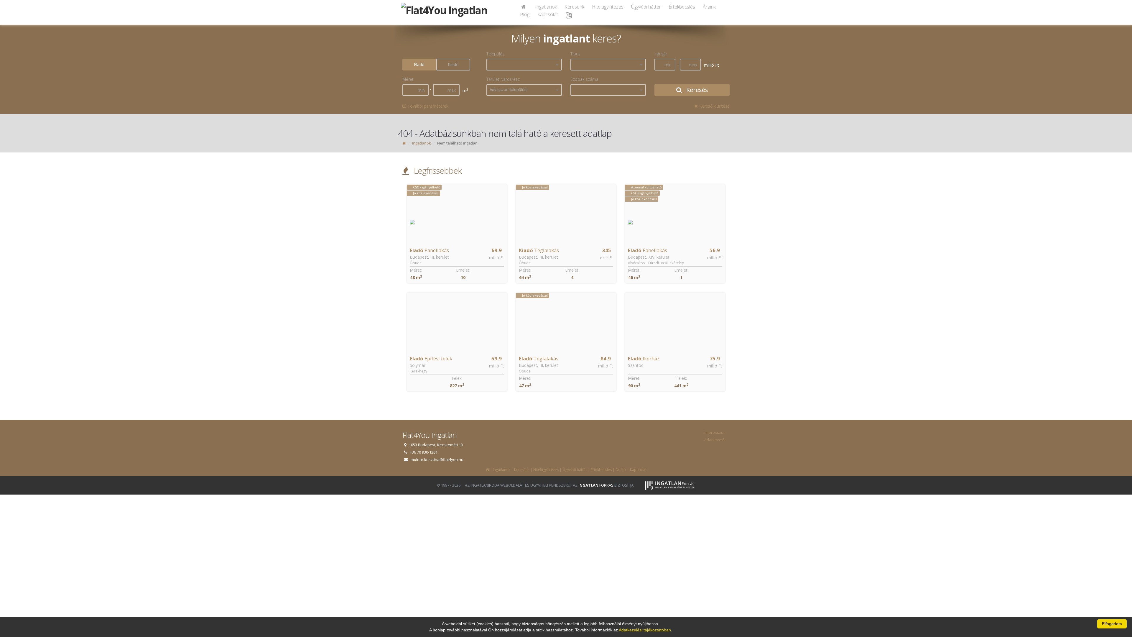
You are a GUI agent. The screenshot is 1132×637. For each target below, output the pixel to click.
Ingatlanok (546, 7)
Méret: (416, 270)
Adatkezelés (715, 439)
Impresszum (716, 432)
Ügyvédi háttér (646, 7)
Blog (524, 14)
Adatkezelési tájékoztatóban (645, 630)
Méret (408, 79)
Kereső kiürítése (714, 106)
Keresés (696, 90)
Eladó (419, 64)
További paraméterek (427, 106)
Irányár (660, 54)
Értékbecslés (682, 7)
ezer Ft (606, 257)
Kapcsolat (547, 14)
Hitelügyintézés (607, 7)
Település (495, 54)
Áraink (709, 7)
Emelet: (463, 270)
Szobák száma (584, 79)
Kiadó (453, 64)
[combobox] (524, 64)
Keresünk (574, 7)
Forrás (595, 485)
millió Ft (496, 257)
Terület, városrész (503, 79)
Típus (575, 54)
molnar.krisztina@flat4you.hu (437, 459)
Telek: (457, 378)
